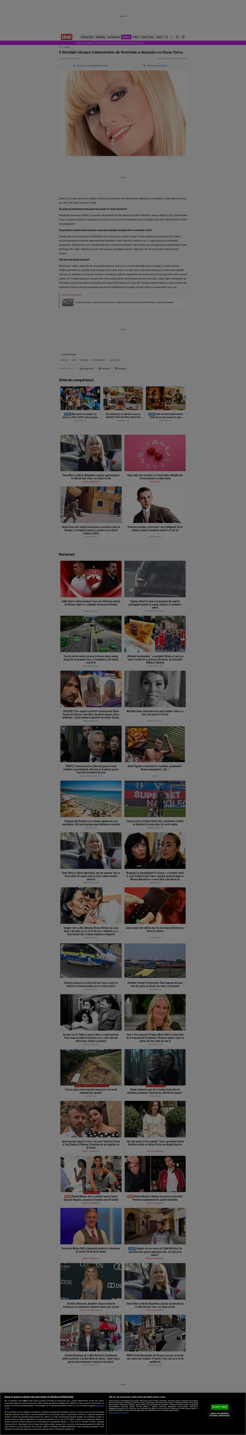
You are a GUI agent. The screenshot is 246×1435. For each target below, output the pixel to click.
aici (68, 1422)
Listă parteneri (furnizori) (119, 1413)
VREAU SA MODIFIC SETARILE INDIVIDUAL (219, 1414)
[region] (123, 1413)
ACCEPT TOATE (219, 1407)
